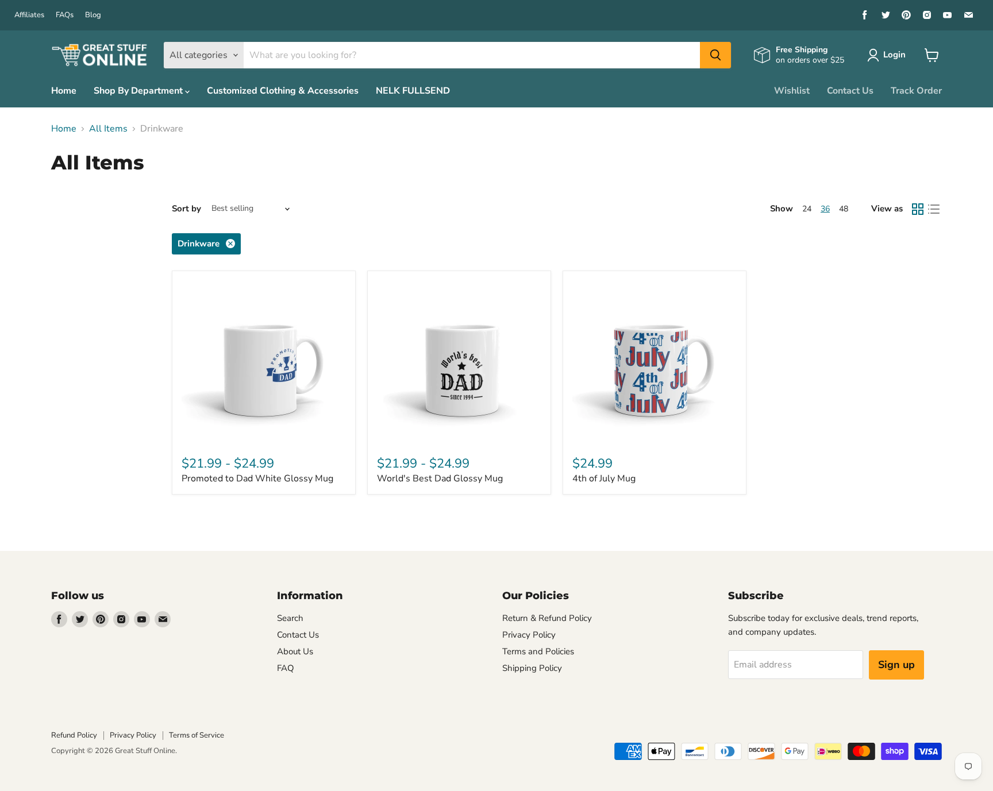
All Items (108, 129)
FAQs (65, 15)
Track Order (916, 90)
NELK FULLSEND (413, 90)
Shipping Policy (532, 668)
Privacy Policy (529, 634)
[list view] (934, 209)
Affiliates (29, 15)
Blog (93, 15)
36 (825, 208)
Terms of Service (196, 735)
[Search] (715, 55)
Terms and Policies (538, 651)
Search (290, 618)
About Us (295, 651)
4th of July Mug (604, 478)
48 (843, 208)
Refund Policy (74, 735)
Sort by (186, 209)
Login (894, 54)
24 (806, 208)
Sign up (896, 665)
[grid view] (918, 209)
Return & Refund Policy (547, 618)
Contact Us (850, 90)
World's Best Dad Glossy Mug (440, 478)
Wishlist (792, 90)
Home (63, 90)
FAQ (285, 668)
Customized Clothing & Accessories (283, 90)
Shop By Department (139, 90)
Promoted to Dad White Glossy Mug (257, 478)
